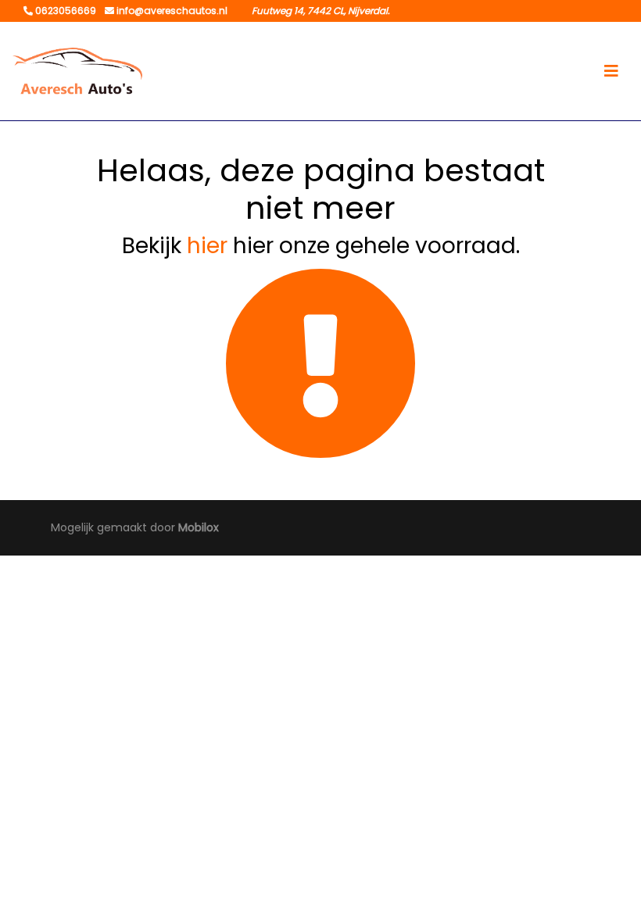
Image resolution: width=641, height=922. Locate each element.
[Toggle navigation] (611, 71)
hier (207, 245)
